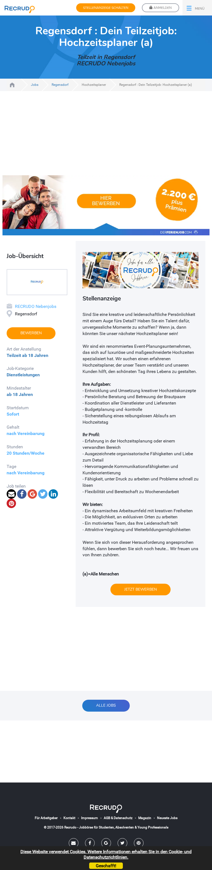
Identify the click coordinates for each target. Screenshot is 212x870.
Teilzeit (14, 355)
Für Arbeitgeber (46, 818)
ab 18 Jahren (35, 355)
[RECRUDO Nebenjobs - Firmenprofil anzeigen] (37, 281)
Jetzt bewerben (140, 589)
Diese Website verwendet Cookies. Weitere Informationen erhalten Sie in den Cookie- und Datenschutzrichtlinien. (106, 854)
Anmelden (162, 8)
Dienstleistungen (23, 374)
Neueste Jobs (167, 818)
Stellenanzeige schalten (105, 8)
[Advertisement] (106, 136)
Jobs (34, 85)
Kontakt (69, 818)
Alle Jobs (106, 705)
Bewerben (31, 333)
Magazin (144, 818)
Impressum (89, 818)
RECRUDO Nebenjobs (35, 306)
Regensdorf (60, 85)
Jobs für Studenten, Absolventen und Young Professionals (12, 85)
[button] (197, 8)
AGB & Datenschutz (118, 818)
